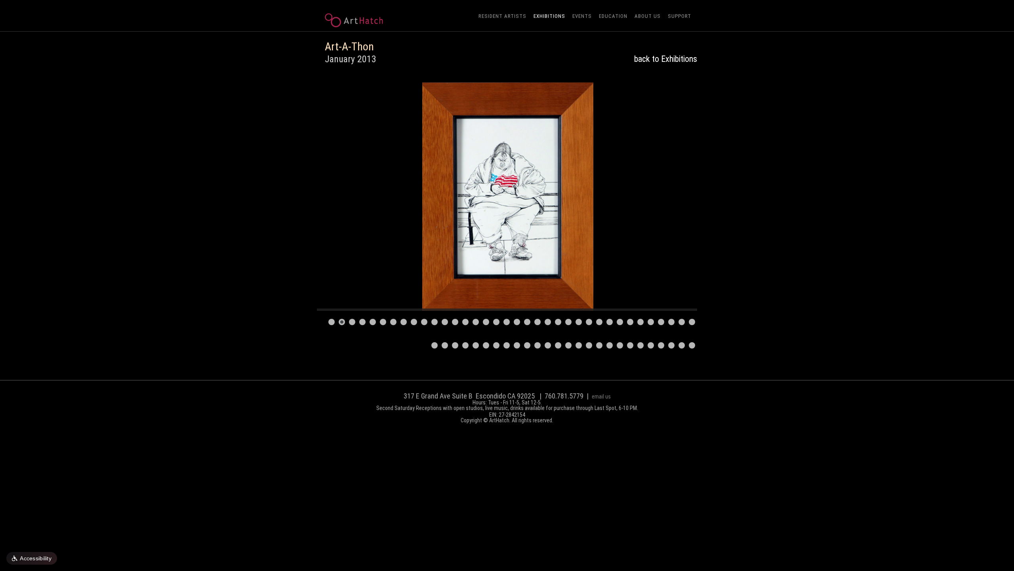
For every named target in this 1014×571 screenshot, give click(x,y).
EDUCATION (613, 16)
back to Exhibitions (665, 59)
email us (601, 396)
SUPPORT (679, 16)
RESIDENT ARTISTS (502, 16)
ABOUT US (648, 16)
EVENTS (582, 16)
